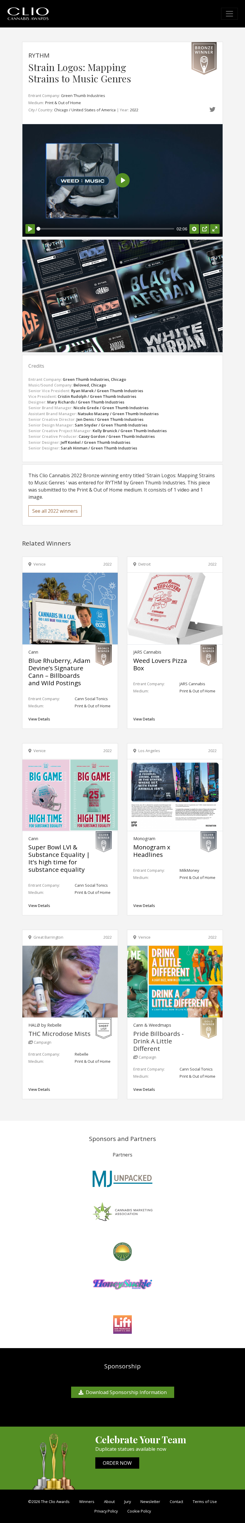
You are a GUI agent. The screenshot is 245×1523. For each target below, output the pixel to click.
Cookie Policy (139, 1511)
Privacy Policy (106, 1511)
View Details (39, 719)
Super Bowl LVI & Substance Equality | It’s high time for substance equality (59, 858)
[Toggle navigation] (229, 14)
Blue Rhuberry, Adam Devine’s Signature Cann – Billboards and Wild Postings (59, 671)
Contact (176, 1501)
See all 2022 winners (55, 511)
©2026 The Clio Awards (49, 1501)
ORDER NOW (117, 1463)
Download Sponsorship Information (126, 1392)
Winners (86, 1501)
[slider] (105, 229)
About (109, 1501)
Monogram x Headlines (151, 851)
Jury (127, 1501)
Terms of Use (205, 1501)
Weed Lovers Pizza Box (160, 664)
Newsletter (150, 1501)
